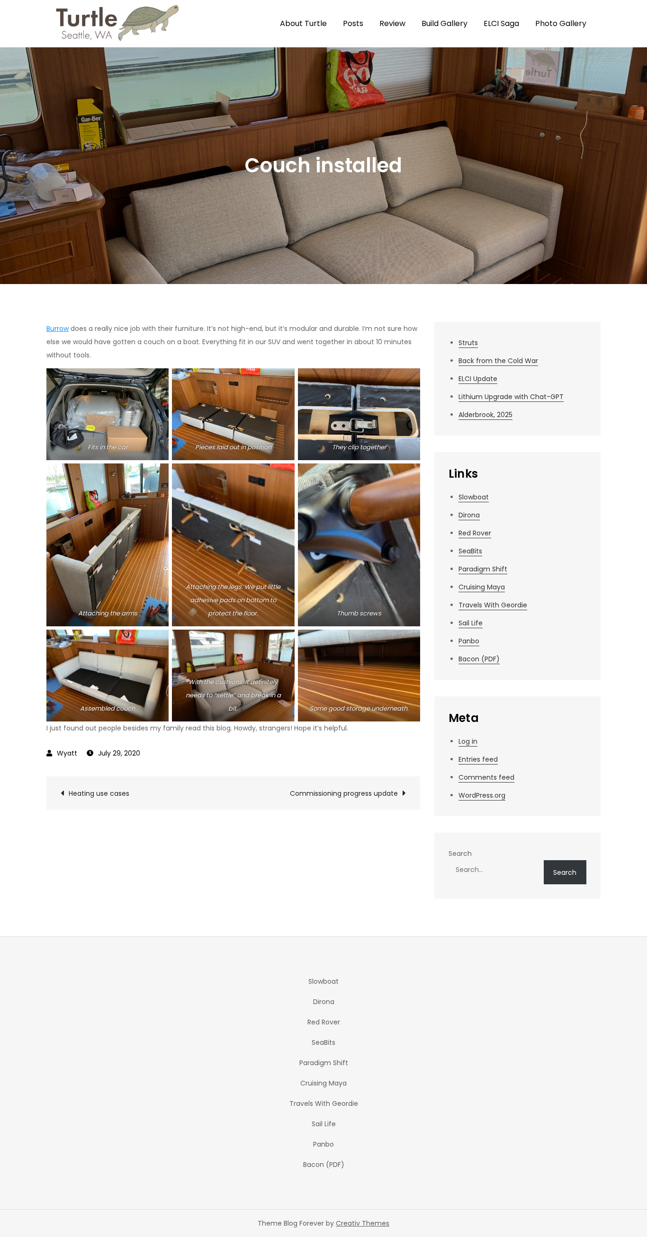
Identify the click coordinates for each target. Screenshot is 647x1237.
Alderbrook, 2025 (485, 414)
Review (392, 23)
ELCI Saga (501, 23)
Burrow (57, 328)
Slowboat (473, 497)
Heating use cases (99, 793)
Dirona (469, 515)
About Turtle (303, 23)
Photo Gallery (560, 23)
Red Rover (474, 533)
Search (460, 853)
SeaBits (470, 551)
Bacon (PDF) (479, 659)
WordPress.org (481, 795)
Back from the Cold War (498, 360)
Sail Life (470, 623)
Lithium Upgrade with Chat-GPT (511, 396)
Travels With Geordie (492, 605)
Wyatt (67, 753)
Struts (468, 342)
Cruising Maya (481, 587)
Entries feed (478, 759)
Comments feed (486, 777)
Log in (467, 741)
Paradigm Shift (482, 569)
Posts (353, 23)
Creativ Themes (362, 1223)
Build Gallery (444, 23)
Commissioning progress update (344, 793)
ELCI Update (477, 378)
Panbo (468, 641)
